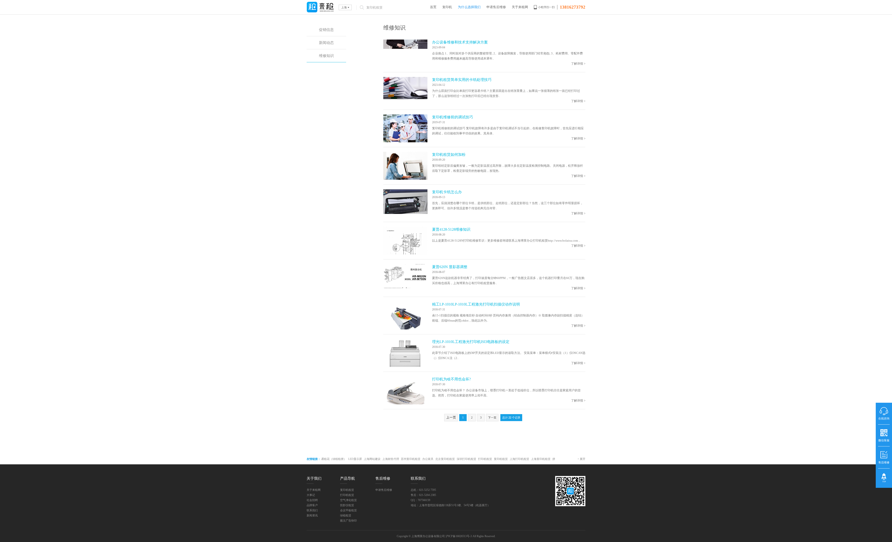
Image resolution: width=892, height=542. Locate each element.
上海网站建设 (372, 459)
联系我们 (312, 510)
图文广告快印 (348, 520)
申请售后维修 (496, 7)
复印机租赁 (501, 459)
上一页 (451, 417)
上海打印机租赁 (519, 459)
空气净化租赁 (348, 500)
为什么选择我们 (469, 7)
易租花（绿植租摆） (333, 459)
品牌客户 (312, 505)
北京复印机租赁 (445, 459)
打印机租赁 (485, 459)
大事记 (311, 495)
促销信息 (326, 30)
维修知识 (326, 56)
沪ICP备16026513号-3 (459, 536)
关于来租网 (520, 7)
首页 (433, 7)
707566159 (424, 500)
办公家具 (427, 459)
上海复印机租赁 (541, 459)
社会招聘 (312, 500)
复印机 (447, 7)
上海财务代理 (390, 459)
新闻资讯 (312, 515)
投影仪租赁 (347, 505)
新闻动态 (326, 43)
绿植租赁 (345, 515)
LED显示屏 (355, 459)
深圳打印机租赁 (466, 459)
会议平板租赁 (348, 510)
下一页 (492, 417)
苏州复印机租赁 (410, 459)
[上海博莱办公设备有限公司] (320, 7)
